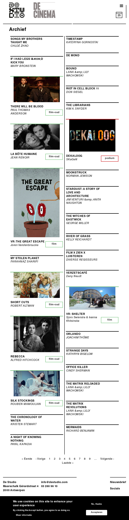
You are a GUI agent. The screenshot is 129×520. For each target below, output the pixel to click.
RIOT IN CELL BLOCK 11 (82, 89)
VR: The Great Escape (28, 242)
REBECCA (18, 357)
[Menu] (119, 6)
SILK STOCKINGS (23, 401)
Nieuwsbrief (118, 482)
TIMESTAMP (74, 39)
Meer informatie (24, 515)
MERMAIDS (74, 427)
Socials (115, 489)
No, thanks (96, 504)
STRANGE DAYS (77, 351)
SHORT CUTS (20, 302)
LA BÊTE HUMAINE (24, 154)
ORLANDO (73, 334)
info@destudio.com (54, 482)
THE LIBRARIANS (78, 105)
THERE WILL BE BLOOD (27, 107)
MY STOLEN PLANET (25, 258)
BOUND (71, 69)
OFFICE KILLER (77, 367)
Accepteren (96, 512)
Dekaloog (74, 156)
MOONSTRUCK (76, 173)
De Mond (72, 55)
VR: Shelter (75, 314)
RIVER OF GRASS (78, 236)
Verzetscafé (76, 273)
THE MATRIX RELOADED (83, 384)
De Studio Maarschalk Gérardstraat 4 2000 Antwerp (20, 486)
